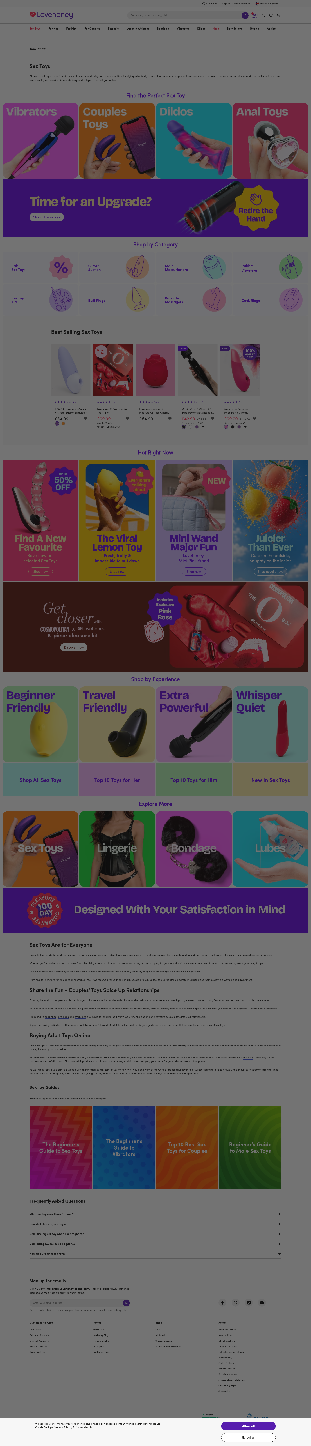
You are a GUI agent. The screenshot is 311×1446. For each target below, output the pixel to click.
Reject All (248, 1437)
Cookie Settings (44, 1427)
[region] (155, 1432)
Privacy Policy (72, 1427)
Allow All (248, 1426)
